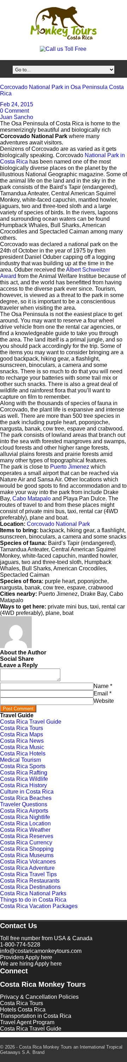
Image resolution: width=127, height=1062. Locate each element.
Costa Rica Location (25, 823)
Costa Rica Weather (25, 830)
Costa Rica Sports (23, 766)
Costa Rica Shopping (27, 849)
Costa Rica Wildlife (24, 779)
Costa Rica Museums (27, 855)
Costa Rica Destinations (30, 887)
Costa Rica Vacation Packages (39, 906)
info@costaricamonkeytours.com (40, 951)
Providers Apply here (26, 957)
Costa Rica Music (22, 747)
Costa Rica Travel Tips (28, 874)
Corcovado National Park (58, 524)
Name (101, 686)
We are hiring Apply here (31, 964)
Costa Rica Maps (21, 734)
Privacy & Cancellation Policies (39, 997)
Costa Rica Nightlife (25, 817)
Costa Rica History (23, 785)
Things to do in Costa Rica (33, 900)
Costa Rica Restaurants (30, 881)
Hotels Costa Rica (23, 1010)
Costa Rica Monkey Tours (63, 23)
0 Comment (14, 111)
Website (103, 701)
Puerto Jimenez (69, 467)
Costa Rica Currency (26, 842)
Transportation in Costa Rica (35, 1016)
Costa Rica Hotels (23, 753)
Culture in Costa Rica (27, 792)
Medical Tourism (20, 760)
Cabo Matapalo (31, 499)
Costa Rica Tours (21, 728)
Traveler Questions (23, 804)
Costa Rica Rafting (23, 773)
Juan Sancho (16, 117)
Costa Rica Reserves (26, 836)
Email (100, 693)
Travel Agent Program (27, 1022)
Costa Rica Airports (24, 811)
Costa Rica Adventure (27, 868)
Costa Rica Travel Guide (30, 722)
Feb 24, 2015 (16, 104)
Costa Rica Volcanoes (28, 862)
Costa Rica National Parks (33, 893)
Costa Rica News (22, 741)
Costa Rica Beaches (26, 798)
